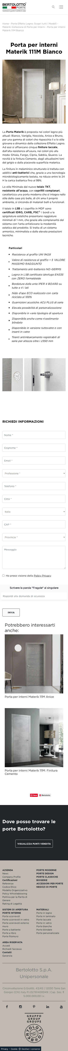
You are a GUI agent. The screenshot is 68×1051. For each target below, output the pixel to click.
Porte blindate (44, 929)
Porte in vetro (44, 923)
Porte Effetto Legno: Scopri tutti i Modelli (34, 23)
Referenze (7, 883)
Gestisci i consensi (31, 1049)
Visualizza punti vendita (34, 844)
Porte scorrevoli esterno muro (15, 924)
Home (5, 23)
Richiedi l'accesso (12, 949)
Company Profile (11, 877)
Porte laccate (43, 919)
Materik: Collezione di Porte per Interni (23, 27)
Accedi (6, 945)
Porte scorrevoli (11, 916)
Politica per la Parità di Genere (14, 898)
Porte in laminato (45, 916)
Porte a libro (9, 933)
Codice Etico (9, 887)
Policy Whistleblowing (14, 893)
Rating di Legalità (12, 903)
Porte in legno (44, 913)
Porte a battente (11, 929)
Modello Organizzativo (14, 890)
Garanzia (7, 955)
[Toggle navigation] (61, 7)
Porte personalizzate (47, 933)
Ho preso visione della (28, 575)
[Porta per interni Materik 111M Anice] (34, 663)
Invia (11, 612)
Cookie (14, 1049)
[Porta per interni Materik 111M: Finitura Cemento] (34, 737)
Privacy (4, 1049)
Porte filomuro (10, 936)
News (5, 873)
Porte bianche (44, 926)
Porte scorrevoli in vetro (15, 919)
